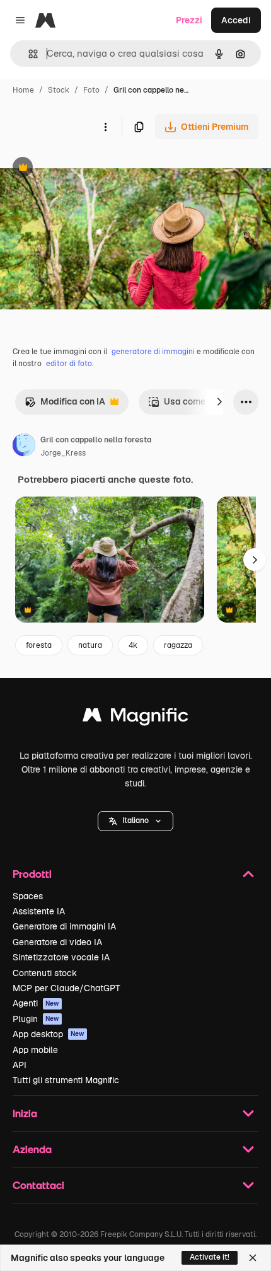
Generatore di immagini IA (64, 926)
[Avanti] (219, 402)
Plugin (36, 1019)
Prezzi (189, 20)
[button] (135, 821)
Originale (83, 169)
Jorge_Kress (63, 453)
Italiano (135, 820)
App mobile (35, 1049)
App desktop (48, 1034)
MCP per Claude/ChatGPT (66, 988)
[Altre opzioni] (105, 126)
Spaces (28, 896)
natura (90, 645)
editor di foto (69, 364)
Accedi (236, 20)
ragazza (178, 645)
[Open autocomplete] (28, 54)
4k (133, 645)
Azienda (32, 1149)
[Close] (252, 1257)
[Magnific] (135, 718)
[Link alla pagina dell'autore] (24, 447)
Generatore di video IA (57, 942)
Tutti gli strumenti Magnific (66, 1080)
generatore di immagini (153, 352)
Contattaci (38, 1185)
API (19, 1065)
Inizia (25, 1113)
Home (23, 90)
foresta (39, 645)
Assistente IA (39, 911)
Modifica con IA (65, 405)
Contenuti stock (45, 973)
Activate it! (209, 1257)
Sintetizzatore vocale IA (61, 957)
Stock (58, 90)
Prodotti (32, 873)
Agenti (36, 1003)
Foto (91, 90)
